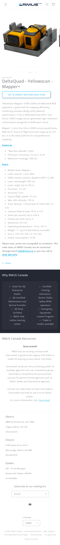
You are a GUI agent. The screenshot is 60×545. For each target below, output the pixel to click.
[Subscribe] (46, 494)
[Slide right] (36, 72)
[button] (6, 4)
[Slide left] (24, 72)
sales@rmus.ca (25, 251)
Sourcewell (44, 400)
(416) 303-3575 (9, 254)
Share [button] (8, 263)
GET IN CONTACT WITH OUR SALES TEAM (26, 95)
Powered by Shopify (19, 535)
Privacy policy (50, 535)
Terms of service (31, 539)
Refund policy (36, 535)
